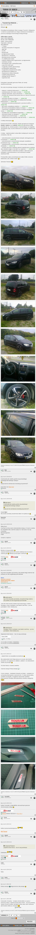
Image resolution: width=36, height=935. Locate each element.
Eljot (6, 470)
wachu (6, 563)
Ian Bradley (32, 928)
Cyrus (5, 817)
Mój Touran (4, 831)
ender (2, 862)
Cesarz (7, 617)
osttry (6, 877)
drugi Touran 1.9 (4, 581)
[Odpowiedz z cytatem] (31, 19)
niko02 (6, 541)
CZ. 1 (18, 813)
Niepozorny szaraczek (6, 579)
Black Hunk (11, 486)
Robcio (6, 17)
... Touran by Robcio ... (10, 9)
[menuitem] (4, 3)
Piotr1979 (3, 517)
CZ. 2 (21, 813)
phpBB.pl (33, 931)
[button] (24, 15)
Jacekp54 (7, 796)
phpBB (19, 930)
